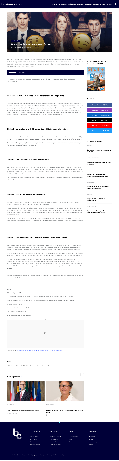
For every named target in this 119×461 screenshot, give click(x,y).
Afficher (21, 72)
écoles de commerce (26, 365)
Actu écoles (11, 404)
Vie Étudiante (72, 4)
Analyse (89, 170)
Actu (53, 4)
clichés (10, 365)
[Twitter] (93, 453)
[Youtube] (100, 453)
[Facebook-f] (97, 453)
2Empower (49, 455)
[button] (115, 4)
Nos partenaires (26, 455)
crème (16, 365)
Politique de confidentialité (38, 455)
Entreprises (64, 4)
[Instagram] (106, 453)
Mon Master (109, 4)
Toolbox (89, 145)
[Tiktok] (103, 453)
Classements (91, 182)
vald (48, 365)
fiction (37, 365)
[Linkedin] (106, 454)
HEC (43, 365)
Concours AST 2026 (99, 4)
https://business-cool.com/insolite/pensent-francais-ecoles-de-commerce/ (39, 351)
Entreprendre (80, 4)
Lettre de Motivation (93, 158)
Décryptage (88, 4)
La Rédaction (17, 47)
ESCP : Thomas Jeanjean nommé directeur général (23, 410)
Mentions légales (16, 455)
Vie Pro (57, 4)
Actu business (91, 206)
